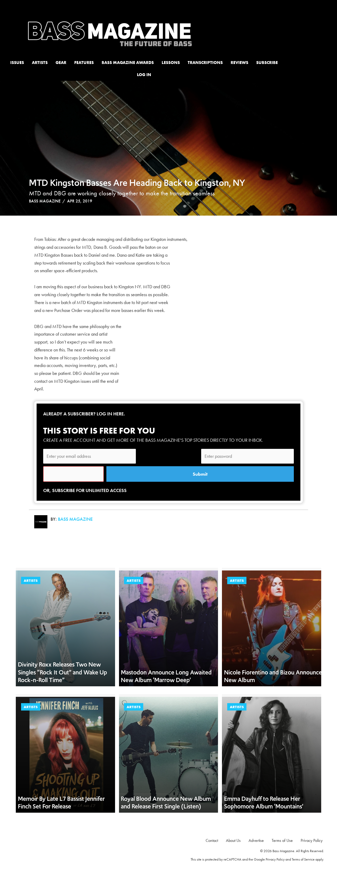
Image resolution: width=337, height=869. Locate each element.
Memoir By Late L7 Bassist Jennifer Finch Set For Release (61, 802)
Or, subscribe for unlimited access (85, 490)
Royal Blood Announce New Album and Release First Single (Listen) (166, 802)
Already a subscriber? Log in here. (84, 414)
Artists (31, 580)
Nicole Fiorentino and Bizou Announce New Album (273, 676)
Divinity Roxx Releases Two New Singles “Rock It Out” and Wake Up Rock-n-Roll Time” (62, 672)
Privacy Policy (275, 859)
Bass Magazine (45, 201)
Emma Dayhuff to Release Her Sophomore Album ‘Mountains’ (263, 802)
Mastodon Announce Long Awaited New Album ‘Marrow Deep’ (166, 676)
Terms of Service (303, 859)
